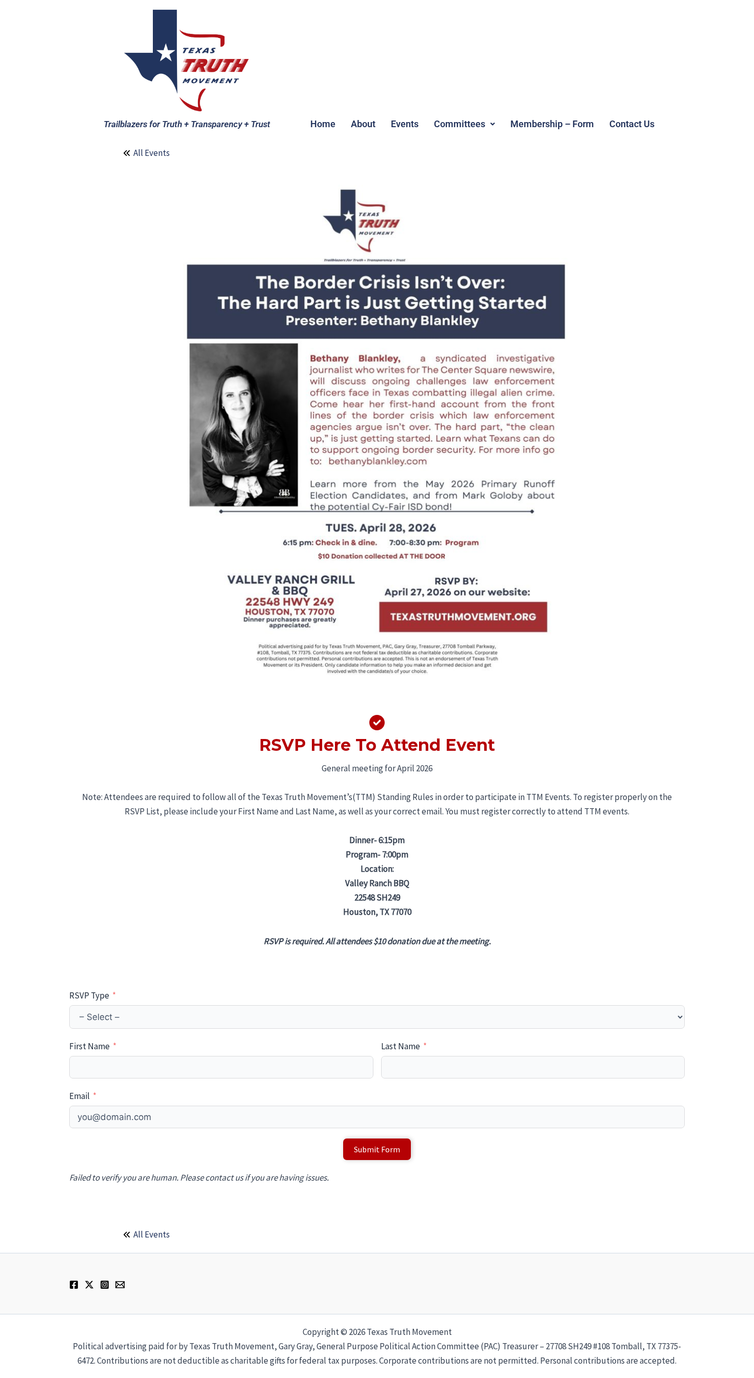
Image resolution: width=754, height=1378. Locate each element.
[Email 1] (120, 1284)
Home (322, 123)
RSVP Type (89, 995)
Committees (459, 123)
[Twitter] (89, 1284)
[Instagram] (104, 1284)
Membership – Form (552, 123)
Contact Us (631, 123)
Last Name (400, 1046)
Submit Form (377, 1149)
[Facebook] (73, 1284)
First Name (89, 1046)
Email (79, 1096)
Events (405, 123)
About (363, 123)
